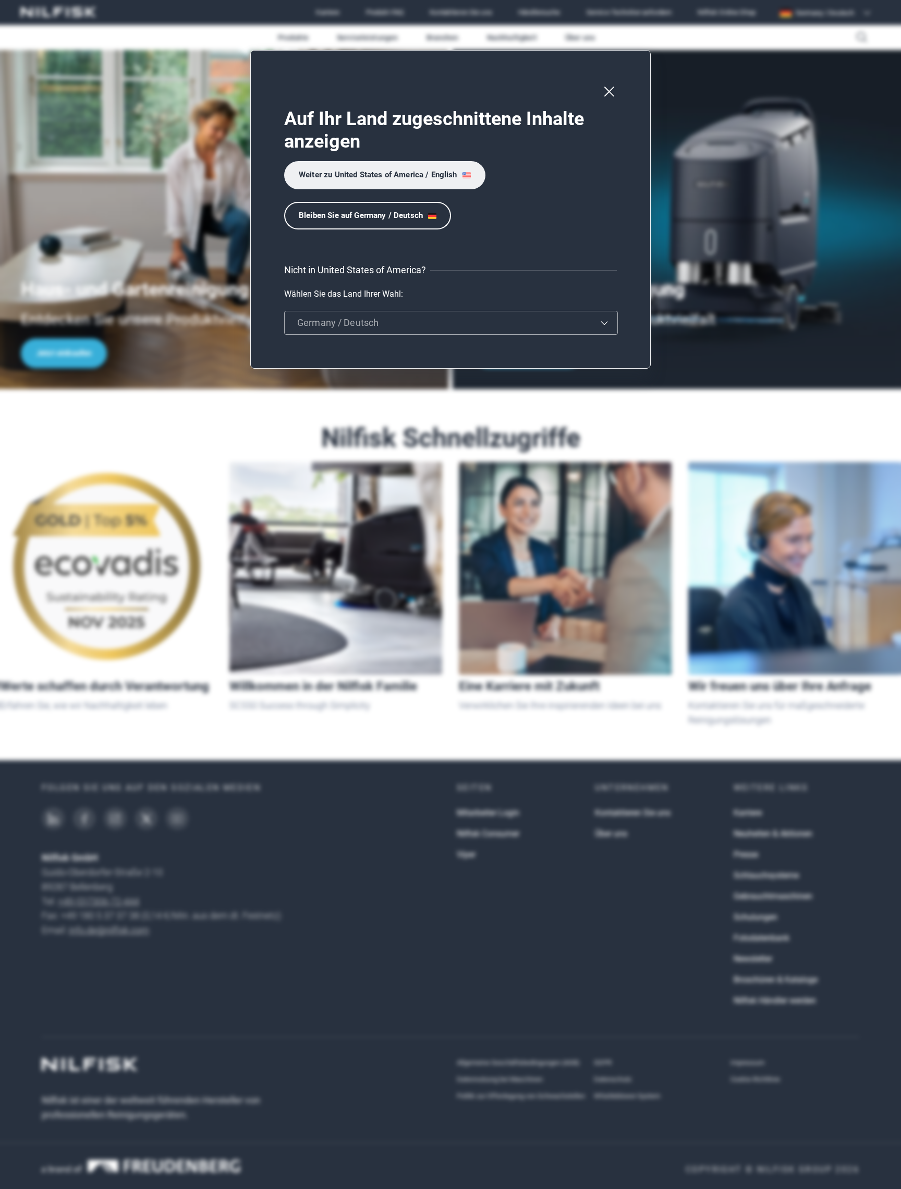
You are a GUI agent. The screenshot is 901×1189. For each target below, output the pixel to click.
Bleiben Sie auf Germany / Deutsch (361, 215)
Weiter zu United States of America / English (378, 174)
